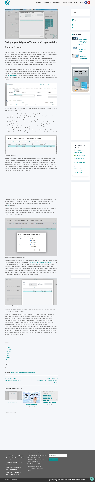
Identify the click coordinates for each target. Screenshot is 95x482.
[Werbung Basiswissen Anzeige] (80, 79)
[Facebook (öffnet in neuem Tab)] (85, 2)
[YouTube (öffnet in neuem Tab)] (88, 2)
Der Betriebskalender (13, 402)
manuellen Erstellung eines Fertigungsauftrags (41, 262)
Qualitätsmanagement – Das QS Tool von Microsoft (83, 49)
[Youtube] (72, 27)
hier (8, 205)
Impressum (83, 479)
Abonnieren (53, 459)
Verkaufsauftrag (21, 372)
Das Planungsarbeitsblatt (49, 402)
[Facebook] (72, 24)
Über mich (78, 479)
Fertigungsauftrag (14, 372)
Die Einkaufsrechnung (78, 152)
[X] (72, 22)
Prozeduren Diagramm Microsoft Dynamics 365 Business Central (60, 479)
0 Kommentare (19, 47)
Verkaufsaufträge (11, 75)
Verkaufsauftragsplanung (30, 372)
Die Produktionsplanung (31, 404)
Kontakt (73, 479)
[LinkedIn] (72, 26)
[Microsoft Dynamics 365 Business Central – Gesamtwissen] (75, 56)
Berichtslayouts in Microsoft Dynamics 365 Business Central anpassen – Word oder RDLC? (83, 41)
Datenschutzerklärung (53, 480)
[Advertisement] (31, 185)
